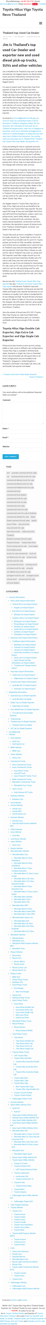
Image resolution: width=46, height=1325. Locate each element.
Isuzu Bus (16, 835)
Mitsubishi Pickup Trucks (21, 1021)
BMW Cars (16, 751)
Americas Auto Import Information (24, 638)
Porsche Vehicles (17, 1102)
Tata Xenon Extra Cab (24, 1043)
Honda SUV (16, 995)
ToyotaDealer (19, 36)
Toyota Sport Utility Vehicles (23, 1160)
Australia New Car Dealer (22, 699)
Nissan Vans (17, 1264)
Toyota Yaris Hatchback (23, 1225)
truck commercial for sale (17, 546)
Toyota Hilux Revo (29, 543)
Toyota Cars (17, 1211)
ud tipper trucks (32, 576)
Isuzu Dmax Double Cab (25, 1007)
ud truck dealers (13, 583)
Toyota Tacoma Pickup (23, 1093)
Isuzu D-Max (11, 524)
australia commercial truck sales (24, 473)
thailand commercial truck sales (19, 539)
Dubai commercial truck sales (18, 520)
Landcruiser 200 (22, 1176)
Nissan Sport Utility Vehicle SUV (24, 1157)
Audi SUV (16, 1108)
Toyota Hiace (19, 1276)
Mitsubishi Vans (18, 948)
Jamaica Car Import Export (24, 650)
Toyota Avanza (20, 1239)
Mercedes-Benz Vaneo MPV (24, 911)
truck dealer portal (14, 550)
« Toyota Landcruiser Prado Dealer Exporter (20, 374)
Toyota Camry (19, 1219)
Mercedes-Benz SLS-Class (24, 931)
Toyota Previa (19, 1244)
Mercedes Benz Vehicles (20, 851)
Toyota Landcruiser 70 (24, 1179)
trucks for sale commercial (17, 554)
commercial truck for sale (17, 498)
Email (5, 437)
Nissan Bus (16, 955)
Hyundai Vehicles (17, 817)
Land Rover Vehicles (18, 839)
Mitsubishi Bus (18, 938)
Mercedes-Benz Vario (22, 899)
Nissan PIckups (18, 1024)
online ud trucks (28, 532)
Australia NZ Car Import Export (24, 685)
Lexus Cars (16, 845)
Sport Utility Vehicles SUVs (21, 1105)
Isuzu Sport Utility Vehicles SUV (24, 1120)
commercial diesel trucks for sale (19, 484)
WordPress (14, 1300)
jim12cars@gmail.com (8, 4)
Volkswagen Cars (19, 1286)
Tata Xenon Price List (24, 1046)
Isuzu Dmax (18, 1004)
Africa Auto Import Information (23, 601)
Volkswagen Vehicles (19, 1282)
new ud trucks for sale (15, 528)
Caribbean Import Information (24, 641)
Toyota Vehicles (17, 1207)
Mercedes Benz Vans (20, 1259)
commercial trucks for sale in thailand (21, 513)
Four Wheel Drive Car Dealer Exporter (25, 709)
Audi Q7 (17, 1112)
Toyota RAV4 (19, 1189)
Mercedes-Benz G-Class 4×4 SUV (26, 1134)
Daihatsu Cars (17, 799)
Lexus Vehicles (16, 841)
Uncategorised (14, 732)
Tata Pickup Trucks (19, 1034)
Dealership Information (18, 692)
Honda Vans (17, 1254)
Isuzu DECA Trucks (21, 771)
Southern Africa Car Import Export (25, 618)
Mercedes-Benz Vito (22, 902)
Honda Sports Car (19, 814)
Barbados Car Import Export (25, 645)
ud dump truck (31, 565)
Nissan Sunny (19, 964)
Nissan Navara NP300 (24, 1030)
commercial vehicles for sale (18, 517)
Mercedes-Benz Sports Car (22, 917)
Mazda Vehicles (17, 848)
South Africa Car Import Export (26, 629)
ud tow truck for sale (27, 579)
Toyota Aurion (19, 1214)
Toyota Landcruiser (21, 1173)
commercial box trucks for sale (23, 476)
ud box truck (31, 557)
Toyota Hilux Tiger (21, 1081)
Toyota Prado (19, 1182)
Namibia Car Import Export (24, 627)
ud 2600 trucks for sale (16, 557)
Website (6, 446)
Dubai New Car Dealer (20, 706)
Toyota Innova (19, 1242)
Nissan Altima (19, 961)
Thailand (10, 535)
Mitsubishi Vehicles (18, 935)
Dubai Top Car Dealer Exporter (22, 702)
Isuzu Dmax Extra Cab (24, 1010)
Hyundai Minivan (18, 1257)
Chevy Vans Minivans (20, 1251)
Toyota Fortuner (13, 543)
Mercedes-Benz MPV (20, 905)
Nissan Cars (17, 958)
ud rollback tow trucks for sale (18, 572)
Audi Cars (16, 741)
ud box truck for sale (15, 561)
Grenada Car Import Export (24, 647)
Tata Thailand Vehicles (19, 1205)
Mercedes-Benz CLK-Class (24, 879)
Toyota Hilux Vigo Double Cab (27, 1089)
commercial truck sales (16, 506)
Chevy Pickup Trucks (20, 980)
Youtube (42, 4)
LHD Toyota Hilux (21, 1055)
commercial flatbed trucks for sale (20, 487)
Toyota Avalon (20, 1217)
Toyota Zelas (19, 1230)
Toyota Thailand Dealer (15, 1313)
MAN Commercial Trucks (22, 779)
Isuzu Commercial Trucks (22, 767)
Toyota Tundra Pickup (22, 1095)
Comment (6, 400)
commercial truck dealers (16, 495)
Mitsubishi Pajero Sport (23, 1154)
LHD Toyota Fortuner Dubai (26, 1169)
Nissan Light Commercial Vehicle (24, 1262)
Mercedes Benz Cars (20, 854)
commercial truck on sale (16, 502)
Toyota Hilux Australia (22, 1058)
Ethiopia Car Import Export (24, 614)
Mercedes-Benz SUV (20, 1131)
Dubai (33, 517)
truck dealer (33, 546)
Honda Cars (17, 809)
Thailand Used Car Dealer (22, 725)
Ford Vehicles (16, 803)
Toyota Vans (17, 1279)
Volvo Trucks (17, 789)
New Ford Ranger (22, 992)
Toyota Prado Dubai (23, 1186)
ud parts (29, 568)
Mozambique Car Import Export (26, 624)
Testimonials (16, 719)
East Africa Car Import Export (23, 611)
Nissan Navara (19, 1027)
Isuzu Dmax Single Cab (24, 1012)
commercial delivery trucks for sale (20, 480)
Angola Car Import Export (24, 608)
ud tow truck (12, 579)
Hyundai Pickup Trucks (21, 998)
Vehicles (12, 734)
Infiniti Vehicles (16, 829)
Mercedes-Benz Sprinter (23, 897)
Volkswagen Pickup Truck (22, 1099)
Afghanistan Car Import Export (26, 678)
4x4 (8, 473)
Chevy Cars (16, 758)
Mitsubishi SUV (18, 1150)
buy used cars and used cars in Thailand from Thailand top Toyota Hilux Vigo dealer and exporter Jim (22, 138)
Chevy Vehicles (16, 754)
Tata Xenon (18, 1037)
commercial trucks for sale (17, 509)
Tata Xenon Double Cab (25, 1041)
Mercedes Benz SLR (21, 921)
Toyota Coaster (20, 1273)
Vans (13, 1248)
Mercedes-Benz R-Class (23, 909)
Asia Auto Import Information (22, 671)
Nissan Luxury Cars (19, 967)
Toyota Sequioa (20, 1192)
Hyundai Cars (17, 821)
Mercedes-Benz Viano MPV (24, 914)
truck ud (32, 554)
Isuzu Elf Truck (19, 773)
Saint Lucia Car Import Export (25, 658)
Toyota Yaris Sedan (21, 1227)
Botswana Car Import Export (25, 621)
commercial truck (13, 491)
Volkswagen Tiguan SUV (23, 1201)
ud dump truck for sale (15, 568)
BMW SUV (16, 977)
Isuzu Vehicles (16, 832)
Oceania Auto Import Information (24, 682)
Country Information (17, 597)
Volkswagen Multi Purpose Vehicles (25, 1289)
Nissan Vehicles (17, 952)
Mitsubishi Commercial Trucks (24, 782)
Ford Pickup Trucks (19, 985)
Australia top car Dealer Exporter (23, 696)
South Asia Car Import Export (23, 675)
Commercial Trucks (18, 761)
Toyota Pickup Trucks (20, 1052)
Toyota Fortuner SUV (22, 1166)
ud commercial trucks (15, 565)
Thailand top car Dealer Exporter (23, 721)
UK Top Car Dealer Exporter (21, 728)
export (34, 520)
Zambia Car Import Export (24, 632)
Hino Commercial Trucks (21, 765)
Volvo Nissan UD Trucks (23, 792)
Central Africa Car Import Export (24, 604)
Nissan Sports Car (19, 970)
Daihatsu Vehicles (17, 796)
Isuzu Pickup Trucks (19, 1000)
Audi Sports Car (18, 744)
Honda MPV (17, 811)
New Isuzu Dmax (22, 1015)
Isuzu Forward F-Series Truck (25, 776)
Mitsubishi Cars (18, 941)
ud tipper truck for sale (15, 576)
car (8, 476)
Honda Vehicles (17, 805)
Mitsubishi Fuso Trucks (23, 785)
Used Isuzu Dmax (22, 1018)
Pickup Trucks (16, 973)
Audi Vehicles (16, 738)
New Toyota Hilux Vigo (24, 1087)
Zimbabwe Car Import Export (25, 634)
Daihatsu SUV (17, 982)
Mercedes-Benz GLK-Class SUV (26, 1142)
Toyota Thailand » (36, 377)
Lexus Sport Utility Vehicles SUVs (25, 1128)
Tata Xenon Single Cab (24, 1049)
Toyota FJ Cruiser (21, 1163)
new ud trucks (23, 524)
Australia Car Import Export (24, 689)
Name (6, 428)
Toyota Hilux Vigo (21, 1083)
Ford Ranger (19, 988)
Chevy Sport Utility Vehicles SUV (24, 1115)
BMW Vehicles (16, 747)
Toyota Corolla (20, 1222)
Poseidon (24, 1300)
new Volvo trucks (13, 532)
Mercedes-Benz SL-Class (23, 923)
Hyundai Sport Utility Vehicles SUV (25, 1118)
